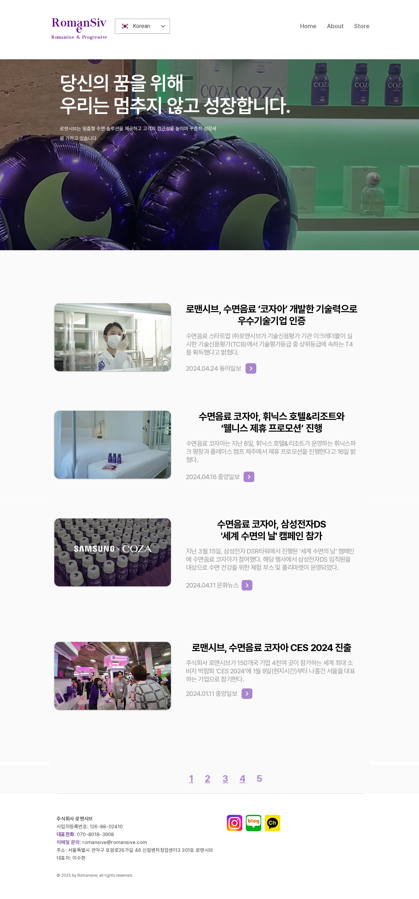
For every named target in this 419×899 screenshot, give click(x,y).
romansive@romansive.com (114, 842)
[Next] (249, 477)
